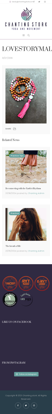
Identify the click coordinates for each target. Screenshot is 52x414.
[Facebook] (33, 1)
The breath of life (13, 246)
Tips (21, 155)
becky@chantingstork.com (22, 2)
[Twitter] (39, 1)
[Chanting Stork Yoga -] (26, 18)
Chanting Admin (36, 193)
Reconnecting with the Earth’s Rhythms (23, 188)
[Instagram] (45, 1)
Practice (15, 155)
